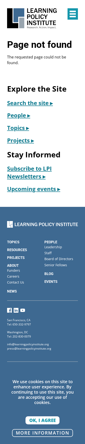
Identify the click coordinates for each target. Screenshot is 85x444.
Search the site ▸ (30, 103)
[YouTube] (22, 311)
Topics (13, 242)
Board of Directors (58, 259)
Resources (17, 250)
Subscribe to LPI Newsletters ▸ (29, 172)
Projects (16, 258)
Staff (47, 253)
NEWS (12, 291)
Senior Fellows (55, 265)
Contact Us (15, 282)
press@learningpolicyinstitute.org (29, 348)
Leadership (53, 247)
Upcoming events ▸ (33, 189)
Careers (13, 276)
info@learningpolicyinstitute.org (28, 344)
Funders (13, 270)
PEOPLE (50, 242)
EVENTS (50, 282)
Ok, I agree (42, 420)
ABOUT (13, 265)
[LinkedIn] (16, 311)
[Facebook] (9, 311)
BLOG (48, 274)
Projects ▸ (20, 140)
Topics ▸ (18, 128)
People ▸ (18, 115)
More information (42, 433)
